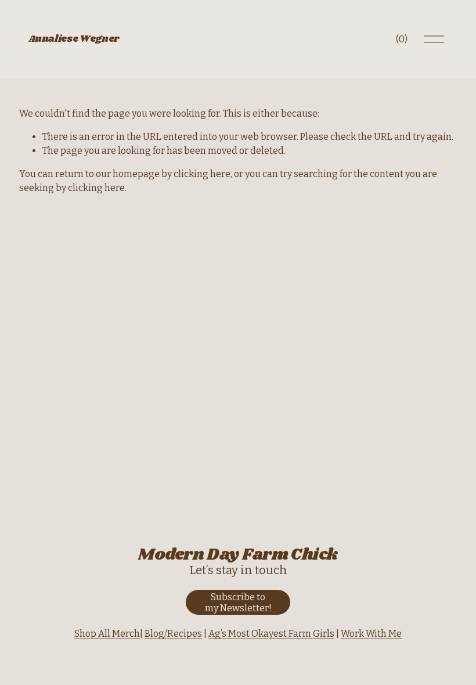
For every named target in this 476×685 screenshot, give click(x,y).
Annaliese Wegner (73, 39)
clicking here (202, 173)
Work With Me (371, 633)
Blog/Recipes (173, 633)
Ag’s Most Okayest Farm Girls (271, 633)
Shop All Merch (107, 633)
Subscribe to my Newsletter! (238, 603)
